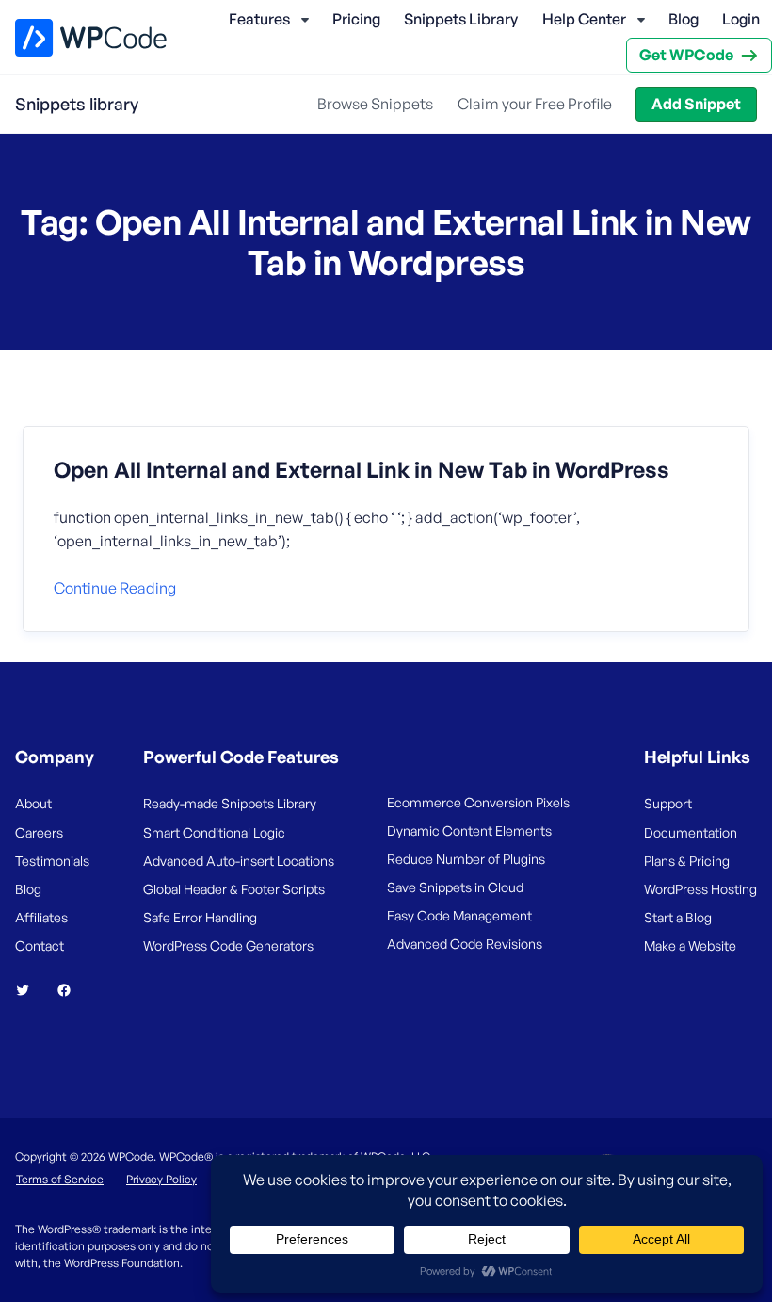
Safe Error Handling (200, 917)
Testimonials (52, 861)
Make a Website (690, 945)
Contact (39, 945)
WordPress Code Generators (228, 945)
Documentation (690, 832)
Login (741, 18)
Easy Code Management (459, 915)
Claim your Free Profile (535, 103)
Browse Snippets (375, 103)
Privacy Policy (161, 1179)
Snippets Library (461, 18)
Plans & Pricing (687, 861)
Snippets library (76, 103)
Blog (683, 18)
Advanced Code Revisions (464, 944)
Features (259, 18)
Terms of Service (60, 1179)
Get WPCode (686, 54)
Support (668, 803)
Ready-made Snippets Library (229, 803)
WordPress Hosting (700, 889)
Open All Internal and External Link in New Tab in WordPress (361, 470)
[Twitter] (30, 990)
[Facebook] (71, 990)
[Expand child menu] (305, 20)
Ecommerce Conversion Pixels (478, 802)
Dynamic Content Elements (469, 830)
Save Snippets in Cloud (455, 887)
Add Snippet (696, 103)
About (33, 803)
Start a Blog (678, 917)
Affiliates (41, 917)
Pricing (356, 18)
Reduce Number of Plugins (466, 859)
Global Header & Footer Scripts (234, 889)
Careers (39, 832)
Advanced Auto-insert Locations (238, 861)
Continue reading (115, 587)
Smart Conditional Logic (214, 832)
